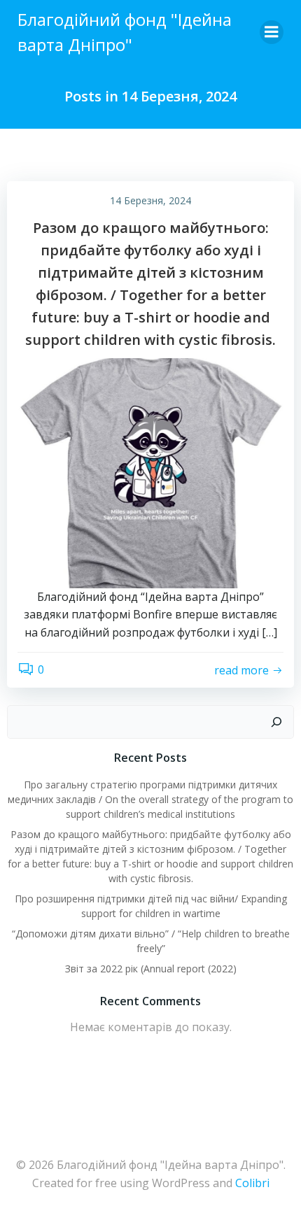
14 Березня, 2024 (150, 200)
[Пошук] (276, 722)
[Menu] (272, 32)
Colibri (252, 1183)
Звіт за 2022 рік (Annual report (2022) (151, 968)
